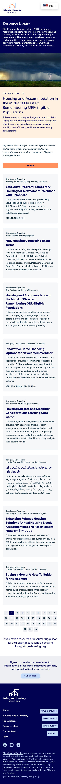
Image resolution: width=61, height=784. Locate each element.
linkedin (18, 745)
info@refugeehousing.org (30, 646)
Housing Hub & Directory (15, 715)
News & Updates (49, 711)
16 (38, 618)
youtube (12, 745)
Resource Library (11, 726)
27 (44, 624)
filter (30, 166)
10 (6, 618)
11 (12, 618)
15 (33, 618)
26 (38, 624)
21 (11, 624)
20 (6, 624)
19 (55, 618)
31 (30, 629)
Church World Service (13, 753)
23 (22, 624)
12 (17, 618)
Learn (5, 736)
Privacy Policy (34, 777)
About (6, 710)
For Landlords (9, 721)
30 (25, 629)
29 (54, 624)
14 (28, 618)
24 (28, 624)
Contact (52, 733)
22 (17, 624)
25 (33, 624)
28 (49, 624)
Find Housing (50, 726)
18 (49, 618)
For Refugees (50, 719)
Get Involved (9, 731)
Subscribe (30, 676)
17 (44, 618)
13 (22, 618)
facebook (5, 745)
